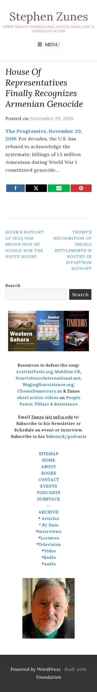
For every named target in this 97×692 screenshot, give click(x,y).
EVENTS (48, 486)
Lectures (49, 538)
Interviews (49, 531)
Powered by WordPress (36, 669)
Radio (50, 557)
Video (50, 550)
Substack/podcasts (66, 436)
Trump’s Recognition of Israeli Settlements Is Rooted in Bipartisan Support (73, 250)
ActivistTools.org (34, 371)
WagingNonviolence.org (48, 384)
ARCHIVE (48, 512)
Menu (52, 44)
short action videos (37, 397)
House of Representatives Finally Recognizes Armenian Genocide (44, 87)
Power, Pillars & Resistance (48, 404)
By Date (50, 525)
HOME (48, 460)
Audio (49, 563)
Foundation (48, 677)
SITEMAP (48, 453)
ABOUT (48, 466)
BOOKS (48, 473)
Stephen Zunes (48, 16)
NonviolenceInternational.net (48, 378)
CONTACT (48, 479)
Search (12, 285)
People (73, 397)
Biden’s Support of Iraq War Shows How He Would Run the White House (24, 244)
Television (50, 544)
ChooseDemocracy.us (39, 391)
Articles (50, 518)
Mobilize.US (67, 371)
